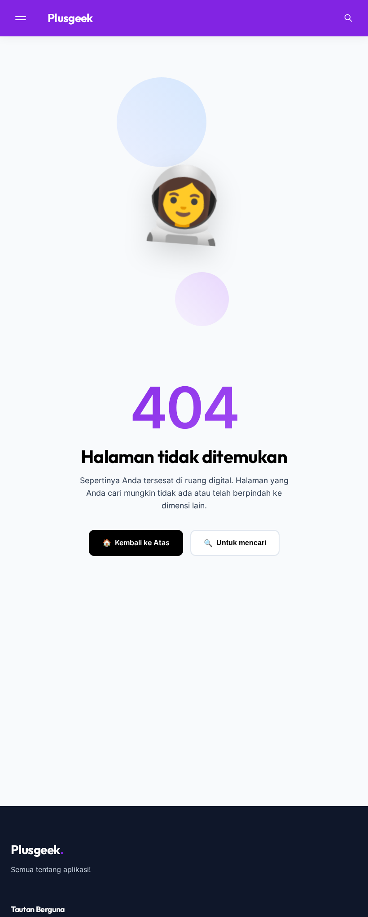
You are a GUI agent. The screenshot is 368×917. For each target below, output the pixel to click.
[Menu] (21, 18)
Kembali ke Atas (136, 542)
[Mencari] (348, 18)
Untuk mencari (235, 543)
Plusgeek (73, 18)
